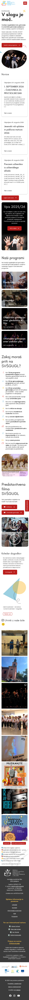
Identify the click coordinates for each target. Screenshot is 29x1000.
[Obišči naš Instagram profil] (14, 996)
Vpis (14, 913)
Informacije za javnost (14, 911)
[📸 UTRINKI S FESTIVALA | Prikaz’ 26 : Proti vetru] (14, 696)
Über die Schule (16, 929)
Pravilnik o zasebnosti (14, 984)
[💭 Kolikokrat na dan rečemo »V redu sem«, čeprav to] (14, 801)
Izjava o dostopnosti (14, 987)
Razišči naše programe (10, 45)
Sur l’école (15, 932)
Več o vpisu (13, 228)
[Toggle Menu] (25, 3)
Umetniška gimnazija (12, 512)
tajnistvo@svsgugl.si (17, 886)
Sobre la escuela (15, 935)
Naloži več (7, 614)
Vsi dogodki (8, 572)
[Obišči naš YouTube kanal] (18, 996)
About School (15, 926)
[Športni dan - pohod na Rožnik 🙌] (14, 669)
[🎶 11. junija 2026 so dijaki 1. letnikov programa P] (14, 722)
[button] (14, 280)
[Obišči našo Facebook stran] (10, 996)
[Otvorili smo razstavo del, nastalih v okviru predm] (14, 748)
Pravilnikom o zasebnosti (10, 957)
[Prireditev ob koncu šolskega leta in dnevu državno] (14, 643)
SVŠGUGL (9, 507)
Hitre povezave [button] (27, 506)
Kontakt (14, 908)
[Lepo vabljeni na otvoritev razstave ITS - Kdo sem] (14, 828)
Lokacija (14, 905)
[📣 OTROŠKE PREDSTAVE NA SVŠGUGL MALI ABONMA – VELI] (14, 775)
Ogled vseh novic (9, 198)
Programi (14, 916)
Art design (17, 990)
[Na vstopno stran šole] (3, 3)
